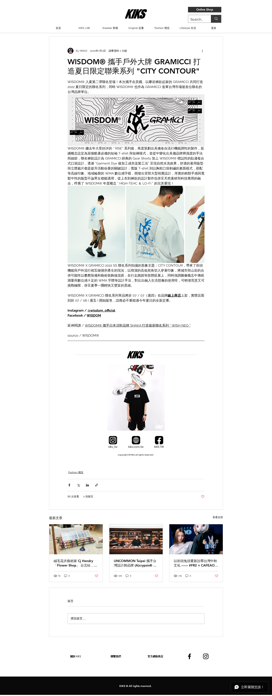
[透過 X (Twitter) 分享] (78, 485)
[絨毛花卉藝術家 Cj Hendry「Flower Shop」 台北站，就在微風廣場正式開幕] (76, 539)
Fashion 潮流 (75, 472)
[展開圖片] (96, 224)
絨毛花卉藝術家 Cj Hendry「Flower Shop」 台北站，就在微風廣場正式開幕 (75, 563)
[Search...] (216, 19)
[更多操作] (202, 51)
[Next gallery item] (200, 224)
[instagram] (205, 656)
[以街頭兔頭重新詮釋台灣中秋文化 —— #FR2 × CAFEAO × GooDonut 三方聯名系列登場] (196, 539)
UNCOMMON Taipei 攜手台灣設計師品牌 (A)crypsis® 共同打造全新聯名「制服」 (135, 563)
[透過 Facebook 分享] (69, 485)
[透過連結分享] (96, 485)
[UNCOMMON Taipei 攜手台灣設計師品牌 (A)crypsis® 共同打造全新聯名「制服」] (136, 539)
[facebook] (189, 656)
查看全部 (218, 517)
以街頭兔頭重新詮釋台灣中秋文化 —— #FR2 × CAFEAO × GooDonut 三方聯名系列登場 (196, 563)
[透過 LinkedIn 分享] (87, 485)
